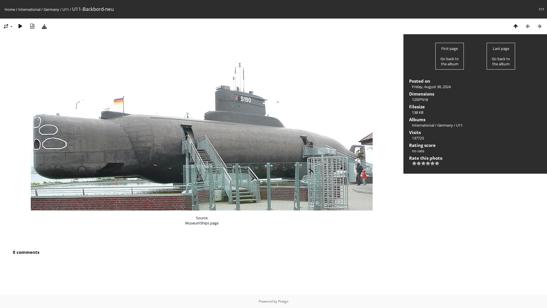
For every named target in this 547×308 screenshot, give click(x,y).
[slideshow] (20, 26)
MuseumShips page (202, 223)
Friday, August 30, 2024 (431, 86)
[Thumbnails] (516, 26)
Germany (51, 9)
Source (202, 217)
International (29, 9)
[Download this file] (44, 26)
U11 (65, 9)
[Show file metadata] (32, 26)
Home (10, 9)
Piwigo (283, 301)
